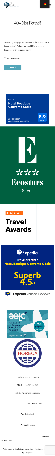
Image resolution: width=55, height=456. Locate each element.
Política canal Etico (34, 403)
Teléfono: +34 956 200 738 (27, 377)
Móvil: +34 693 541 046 (27, 385)
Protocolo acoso (27, 424)
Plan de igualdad (28, 414)
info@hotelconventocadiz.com (28, 392)
